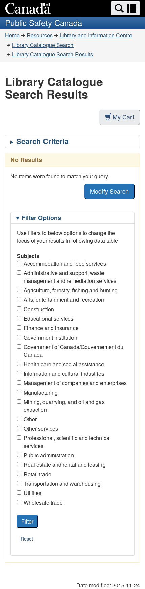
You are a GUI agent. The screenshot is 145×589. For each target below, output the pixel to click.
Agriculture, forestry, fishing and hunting (71, 290)
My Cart (123, 116)
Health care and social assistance (64, 364)
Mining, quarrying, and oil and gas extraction (64, 405)
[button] (125, 8)
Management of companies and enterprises (75, 383)
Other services (41, 428)
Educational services (49, 318)
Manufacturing (41, 392)
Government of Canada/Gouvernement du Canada (73, 350)
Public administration (49, 455)
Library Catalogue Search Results (52, 54)
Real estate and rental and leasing (65, 464)
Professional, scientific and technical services (67, 442)
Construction (39, 309)
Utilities (32, 493)
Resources (40, 35)
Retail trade (37, 474)
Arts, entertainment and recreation (64, 299)
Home (12, 35)
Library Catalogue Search (43, 45)
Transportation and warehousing (62, 483)
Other (30, 419)
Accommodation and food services (65, 263)
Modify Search (109, 191)
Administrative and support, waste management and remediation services (70, 277)
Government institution (50, 337)
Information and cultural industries (64, 373)
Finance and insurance (51, 328)
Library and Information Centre (96, 35)
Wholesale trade (43, 502)
